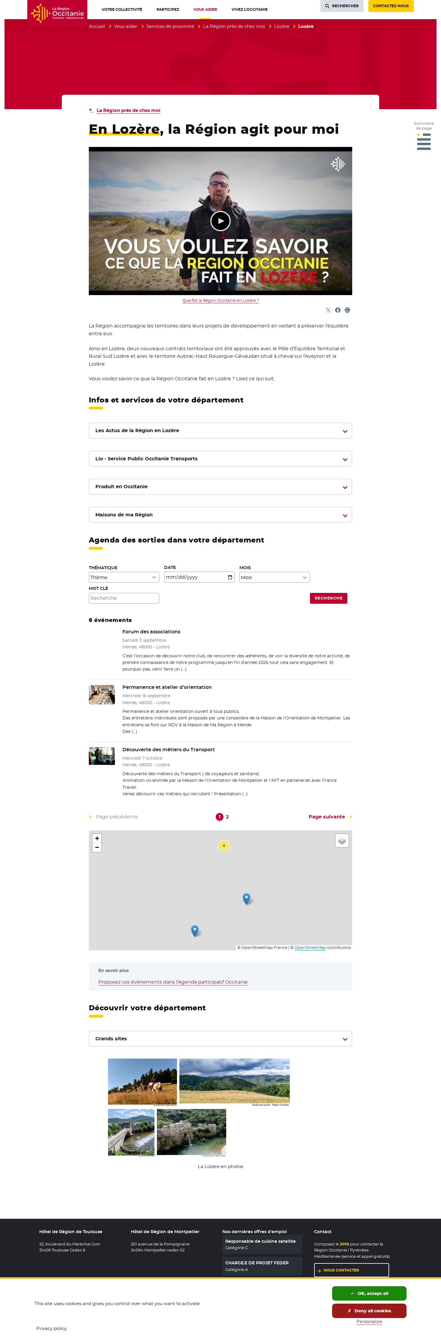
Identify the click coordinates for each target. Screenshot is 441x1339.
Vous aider (125, 26)
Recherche (329, 598)
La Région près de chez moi (234, 26)
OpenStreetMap (310, 947)
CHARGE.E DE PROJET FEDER (257, 1263)
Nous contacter (341, 1270)
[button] (195, 931)
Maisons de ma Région (124, 515)
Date (170, 567)
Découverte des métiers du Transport (168, 749)
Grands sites (111, 1039)
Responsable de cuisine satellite (260, 1241)
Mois (245, 567)
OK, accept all (372, 1293)
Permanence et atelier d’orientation (167, 687)
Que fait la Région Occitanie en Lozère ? (220, 300)
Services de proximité (170, 26)
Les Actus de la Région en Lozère (137, 430)
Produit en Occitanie (121, 486)
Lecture (220, 221)
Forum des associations (151, 632)
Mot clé (98, 588)
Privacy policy (51, 1328)
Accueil (97, 26)
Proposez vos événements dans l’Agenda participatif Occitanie (173, 982)
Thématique (103, 567)
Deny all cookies (372, 1311)
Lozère (281, 26)
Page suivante (327, 817)
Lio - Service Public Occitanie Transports (146, 459)
